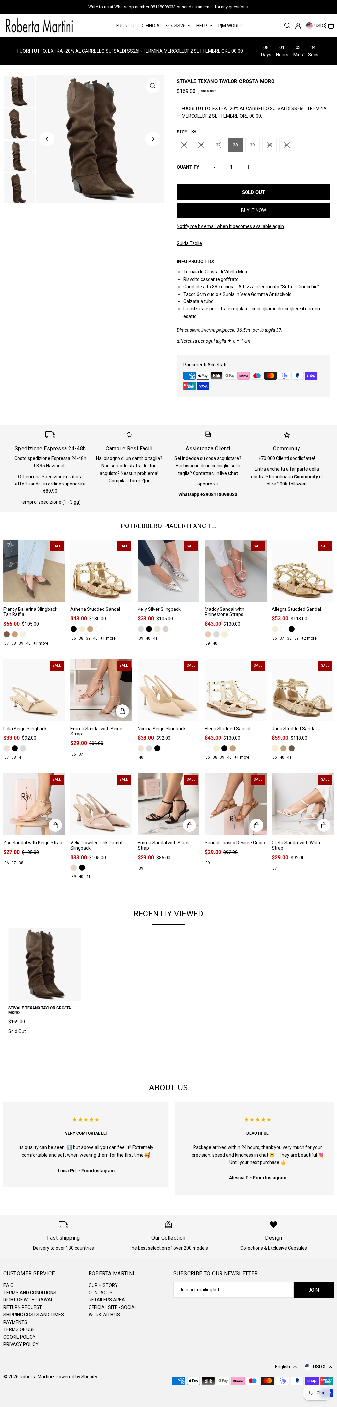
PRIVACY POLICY (21, 1344)
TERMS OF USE (19, 1329)
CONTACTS (101, 1292)
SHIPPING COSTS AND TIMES (33, 1314)
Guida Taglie (189, 243)
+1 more (40, 643)
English (282, 1366)
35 (184, 144)
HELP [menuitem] (201, 25)
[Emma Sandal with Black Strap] (168, 804)
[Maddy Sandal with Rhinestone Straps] (236, 571)
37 (218, 144)
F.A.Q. (8, 1285)
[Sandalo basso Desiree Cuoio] (236, 804)
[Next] (239, 7)
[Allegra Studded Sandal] (303, 571)
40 (269, 144)
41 (286, 144)
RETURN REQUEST (22, 1307)
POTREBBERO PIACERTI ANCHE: (168, 526)
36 (201, 144)
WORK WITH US (104, 1314)
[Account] (298, 26)
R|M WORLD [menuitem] (230, 25)
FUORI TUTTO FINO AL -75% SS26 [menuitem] (151, 25)
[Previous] (97, 7)
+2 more (309, 638)
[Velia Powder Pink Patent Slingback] (101, 804)
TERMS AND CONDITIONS (29, 1292)
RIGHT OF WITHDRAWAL (28, 1299)
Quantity (188, 167)
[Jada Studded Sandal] (303, 690)
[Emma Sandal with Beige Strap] (101, 690)
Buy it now (253, 210)
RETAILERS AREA (107, 1299)
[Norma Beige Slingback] (168, 690)
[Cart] (331, 26)
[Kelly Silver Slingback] (168, 571)
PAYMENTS (15, 1322)
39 (252, 144)
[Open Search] (287, 26)
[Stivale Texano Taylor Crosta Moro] (44, 964)
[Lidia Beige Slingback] (34, 690)
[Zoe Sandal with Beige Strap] (34, 804)
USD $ (320, 25)
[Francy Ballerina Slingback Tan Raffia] (34, 571)
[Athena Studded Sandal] (101, 571)
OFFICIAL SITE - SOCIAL (113, 1307)
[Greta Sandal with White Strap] (303, 804)
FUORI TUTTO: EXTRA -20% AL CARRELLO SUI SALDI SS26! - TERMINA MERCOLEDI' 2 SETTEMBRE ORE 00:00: (254, 112)
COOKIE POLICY (19, 1337)
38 (235, 144)
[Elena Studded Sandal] (236, 690)
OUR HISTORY (103, 1285)
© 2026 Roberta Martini (28, 1376)
